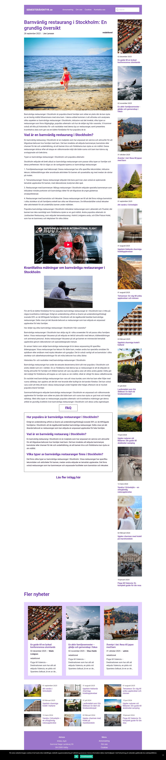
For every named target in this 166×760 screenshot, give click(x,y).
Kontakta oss (99, 9)
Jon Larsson (48, 33)
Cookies (88, 9)
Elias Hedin (92, 651)
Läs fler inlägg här (68, 477)
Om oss (79, 9)
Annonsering (67, 9)
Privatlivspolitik (86, 756)
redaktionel (108, 32)
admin (125, 651)
